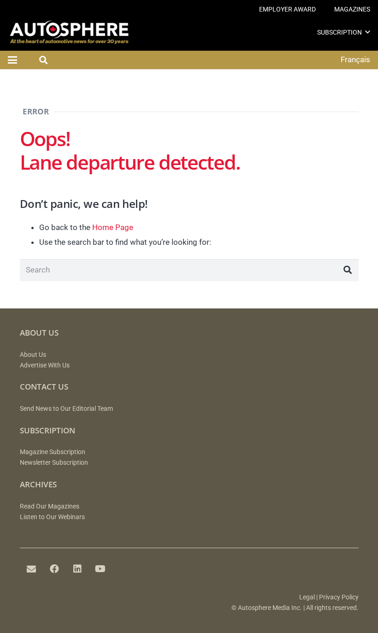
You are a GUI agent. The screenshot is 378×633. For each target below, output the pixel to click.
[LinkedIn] (77, 568)
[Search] (348, 270)
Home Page (112, 227)
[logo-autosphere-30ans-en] (69, 32)
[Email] (31, 568)
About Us (33, 355)
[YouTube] (100, 568)
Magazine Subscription (52, 452)
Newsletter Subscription (54, 463)
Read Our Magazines (49, 506)
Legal (307, 597)
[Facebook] (54, 568)
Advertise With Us (45, 365)
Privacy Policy (339, 597)
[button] (367, 32)
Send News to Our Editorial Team (66, 409)
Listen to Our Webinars (52, 517)
